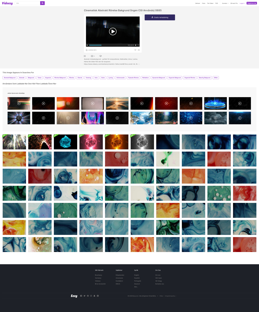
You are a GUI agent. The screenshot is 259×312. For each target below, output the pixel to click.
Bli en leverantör (100, 284)
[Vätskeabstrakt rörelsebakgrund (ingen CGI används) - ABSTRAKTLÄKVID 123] (193, 210)
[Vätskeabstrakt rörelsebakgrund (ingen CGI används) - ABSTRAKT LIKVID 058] (116, 227)
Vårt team (158, 278)
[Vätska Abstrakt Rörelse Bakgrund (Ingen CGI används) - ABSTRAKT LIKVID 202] (219, 244)
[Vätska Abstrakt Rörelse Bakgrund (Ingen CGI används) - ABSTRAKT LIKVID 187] (40, 193)
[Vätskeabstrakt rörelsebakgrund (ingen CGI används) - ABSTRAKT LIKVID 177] (65, 210)
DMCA (118, 284)
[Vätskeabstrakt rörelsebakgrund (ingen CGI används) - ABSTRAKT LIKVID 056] (193, 159)
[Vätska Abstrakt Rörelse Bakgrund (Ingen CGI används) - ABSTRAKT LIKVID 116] (91, 193)
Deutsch (137, 284)
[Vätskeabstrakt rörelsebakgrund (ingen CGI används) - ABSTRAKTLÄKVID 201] (116, 210)
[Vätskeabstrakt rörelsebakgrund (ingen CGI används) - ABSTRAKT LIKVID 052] (244, 176)
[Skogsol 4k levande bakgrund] (14, 141)
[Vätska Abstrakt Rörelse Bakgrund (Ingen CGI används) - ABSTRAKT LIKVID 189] (91, 210)
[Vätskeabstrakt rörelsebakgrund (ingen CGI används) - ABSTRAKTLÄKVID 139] (193, 193)
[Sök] (42, 3)
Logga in (242, 3)
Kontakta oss (159, 284)
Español (137, 278)
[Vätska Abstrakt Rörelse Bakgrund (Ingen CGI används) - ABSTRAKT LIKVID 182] (168, 193)
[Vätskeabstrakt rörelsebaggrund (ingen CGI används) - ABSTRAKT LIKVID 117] (65, 193)
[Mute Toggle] (135, 45)
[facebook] (81, 296)
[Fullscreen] (138, 45)
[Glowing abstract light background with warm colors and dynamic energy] (68, 104)
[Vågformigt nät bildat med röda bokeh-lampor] (40, 141)
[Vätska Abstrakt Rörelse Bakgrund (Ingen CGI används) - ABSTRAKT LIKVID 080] (168, 210)
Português (137, 281)
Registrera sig (252, 3)
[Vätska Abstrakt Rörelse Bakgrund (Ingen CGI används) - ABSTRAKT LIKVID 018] (40, 244)
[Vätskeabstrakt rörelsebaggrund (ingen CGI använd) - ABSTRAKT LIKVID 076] (14, 227)
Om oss (157, 275)
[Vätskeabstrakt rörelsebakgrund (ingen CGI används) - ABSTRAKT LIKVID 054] (65, 159)
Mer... (136, 287)
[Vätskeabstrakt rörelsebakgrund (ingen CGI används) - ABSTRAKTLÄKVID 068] (219, 159)
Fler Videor (210, 3)
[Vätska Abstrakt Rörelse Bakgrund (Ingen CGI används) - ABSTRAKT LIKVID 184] (14, 244)
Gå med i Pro (234, 3)
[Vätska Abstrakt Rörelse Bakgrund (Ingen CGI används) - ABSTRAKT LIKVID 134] (91, 159)
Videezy (97, 281)
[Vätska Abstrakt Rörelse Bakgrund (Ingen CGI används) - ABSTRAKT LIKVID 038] (168, 227)
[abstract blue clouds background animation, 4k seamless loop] (240, 118)
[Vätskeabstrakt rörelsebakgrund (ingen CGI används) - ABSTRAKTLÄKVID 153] (65, 244)
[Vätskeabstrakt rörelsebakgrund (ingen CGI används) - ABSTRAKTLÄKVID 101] (40, 210)
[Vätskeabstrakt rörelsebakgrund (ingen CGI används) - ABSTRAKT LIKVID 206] (244, 210)
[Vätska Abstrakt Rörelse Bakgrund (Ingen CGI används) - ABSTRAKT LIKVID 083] (168, 159)
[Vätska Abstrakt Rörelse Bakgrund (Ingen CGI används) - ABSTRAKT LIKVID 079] (14, 159)
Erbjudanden (120, 275)
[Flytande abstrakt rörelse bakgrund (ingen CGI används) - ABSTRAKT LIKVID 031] (193, 141)
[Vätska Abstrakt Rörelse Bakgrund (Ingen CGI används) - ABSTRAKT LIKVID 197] (65, 176)
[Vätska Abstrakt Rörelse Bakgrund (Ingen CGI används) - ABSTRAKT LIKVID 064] (244, 193)
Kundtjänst (119, 281)
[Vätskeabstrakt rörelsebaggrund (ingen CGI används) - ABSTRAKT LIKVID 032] (168, 244)
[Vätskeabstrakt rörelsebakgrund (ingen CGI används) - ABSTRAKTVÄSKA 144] (65, 227)
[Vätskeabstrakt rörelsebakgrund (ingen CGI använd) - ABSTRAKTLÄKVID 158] (14, 210)
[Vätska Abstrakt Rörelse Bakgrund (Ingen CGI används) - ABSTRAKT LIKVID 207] (168, 141)
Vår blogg (158, 281)
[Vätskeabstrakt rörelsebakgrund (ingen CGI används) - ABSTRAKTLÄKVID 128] (219, 176)
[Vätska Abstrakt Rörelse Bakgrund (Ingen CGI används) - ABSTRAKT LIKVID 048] (142, 159)
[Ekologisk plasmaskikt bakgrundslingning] (65, 141)
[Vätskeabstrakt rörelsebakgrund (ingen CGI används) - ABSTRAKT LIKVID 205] (193, 227)
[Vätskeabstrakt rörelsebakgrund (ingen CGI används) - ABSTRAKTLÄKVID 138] (219, 227)
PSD (216, 3)
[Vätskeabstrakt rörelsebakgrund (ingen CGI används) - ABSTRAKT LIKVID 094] (40, 159)
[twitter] (84, 296)
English (136, 275)
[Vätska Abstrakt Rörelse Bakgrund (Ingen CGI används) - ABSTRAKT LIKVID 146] (40, 176)
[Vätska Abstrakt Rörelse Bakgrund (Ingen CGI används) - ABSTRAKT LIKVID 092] (193, 244)
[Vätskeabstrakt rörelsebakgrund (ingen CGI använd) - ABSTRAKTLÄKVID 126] (142, 227)
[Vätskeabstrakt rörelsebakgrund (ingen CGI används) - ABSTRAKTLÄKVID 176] (219, 193)
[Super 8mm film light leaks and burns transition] (19, 104)
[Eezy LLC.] (74, 296)
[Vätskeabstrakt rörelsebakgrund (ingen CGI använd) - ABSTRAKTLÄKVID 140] (116, 244)
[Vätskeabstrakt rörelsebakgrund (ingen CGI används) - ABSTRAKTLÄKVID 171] (142, 210)
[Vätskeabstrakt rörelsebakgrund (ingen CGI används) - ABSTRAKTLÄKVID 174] (116, 193)
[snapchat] (94, 296)
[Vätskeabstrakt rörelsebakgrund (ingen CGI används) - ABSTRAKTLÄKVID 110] (91, 176)
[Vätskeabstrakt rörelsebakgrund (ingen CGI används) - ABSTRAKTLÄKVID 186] (244, 159)
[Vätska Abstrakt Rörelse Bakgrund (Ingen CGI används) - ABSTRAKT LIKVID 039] (14, 193)
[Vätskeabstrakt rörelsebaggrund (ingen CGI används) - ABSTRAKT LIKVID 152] (244, 227)
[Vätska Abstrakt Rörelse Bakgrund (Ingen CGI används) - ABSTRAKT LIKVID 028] (219, 141)
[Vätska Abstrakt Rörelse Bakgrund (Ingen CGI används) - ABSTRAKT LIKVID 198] (40, 227)
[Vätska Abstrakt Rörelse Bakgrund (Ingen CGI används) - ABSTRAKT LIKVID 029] (244, 141)
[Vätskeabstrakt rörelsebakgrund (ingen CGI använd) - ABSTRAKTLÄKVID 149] (116, 159)
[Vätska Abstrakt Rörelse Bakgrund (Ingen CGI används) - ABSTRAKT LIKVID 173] (168, 176)
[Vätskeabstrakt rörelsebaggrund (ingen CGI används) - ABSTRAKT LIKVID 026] (116, 176)
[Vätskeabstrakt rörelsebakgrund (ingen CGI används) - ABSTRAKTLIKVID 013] (91, 227)
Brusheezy (98, 275)
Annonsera (119, 278)
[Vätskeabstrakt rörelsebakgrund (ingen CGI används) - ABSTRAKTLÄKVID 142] (91, 244)
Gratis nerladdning (161, 17)
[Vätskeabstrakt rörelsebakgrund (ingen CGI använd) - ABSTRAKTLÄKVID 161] (14, 176)
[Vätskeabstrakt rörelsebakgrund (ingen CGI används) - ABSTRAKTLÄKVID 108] (142, 244)
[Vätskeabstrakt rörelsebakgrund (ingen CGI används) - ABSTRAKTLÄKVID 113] (142, 193)
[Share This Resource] (139, 50)
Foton (203, 3)
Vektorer (197, 3)
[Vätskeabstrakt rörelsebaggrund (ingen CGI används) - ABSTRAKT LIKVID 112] (193, 176)
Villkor (161, 296)
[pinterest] (88, 296)
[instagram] (91, 296)
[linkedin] (98, 296)
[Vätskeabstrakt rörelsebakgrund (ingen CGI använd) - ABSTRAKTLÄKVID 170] (142, 176)
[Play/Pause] (87, 45)
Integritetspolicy (170, 296)
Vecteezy (98, 278)
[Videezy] (7, 3)
